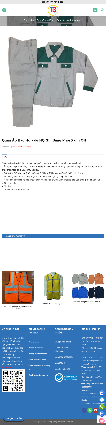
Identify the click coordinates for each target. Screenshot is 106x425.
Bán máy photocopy (64, 357)
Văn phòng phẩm (63, 342)
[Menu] (4, 10)
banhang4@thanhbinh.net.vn (93, 403)
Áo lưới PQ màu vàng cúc (53, 303)
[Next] (104, 277)
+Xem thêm (7, 368)
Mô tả (4, 157)
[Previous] (2, 277)
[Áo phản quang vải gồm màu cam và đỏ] (18, 287)
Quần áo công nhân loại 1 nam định (88, 302)
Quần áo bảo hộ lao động (69, 20)
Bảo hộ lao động (45, 20)
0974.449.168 (97, 384)
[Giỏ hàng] (95, 10)
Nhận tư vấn (14, 418)
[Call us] (90, 410)
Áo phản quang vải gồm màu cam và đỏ (18, 307)
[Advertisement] (53, 216)
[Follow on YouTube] (95, 410)
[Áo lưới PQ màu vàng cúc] (53, 285)
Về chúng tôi (33, 342)
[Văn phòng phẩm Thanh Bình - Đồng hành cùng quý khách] (53, 10)
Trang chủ (29, 20)
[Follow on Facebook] (84, 410)
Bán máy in (60, 363)
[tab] (4, 157)
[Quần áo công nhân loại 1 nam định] (88, 285)
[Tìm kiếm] (102, 10)
